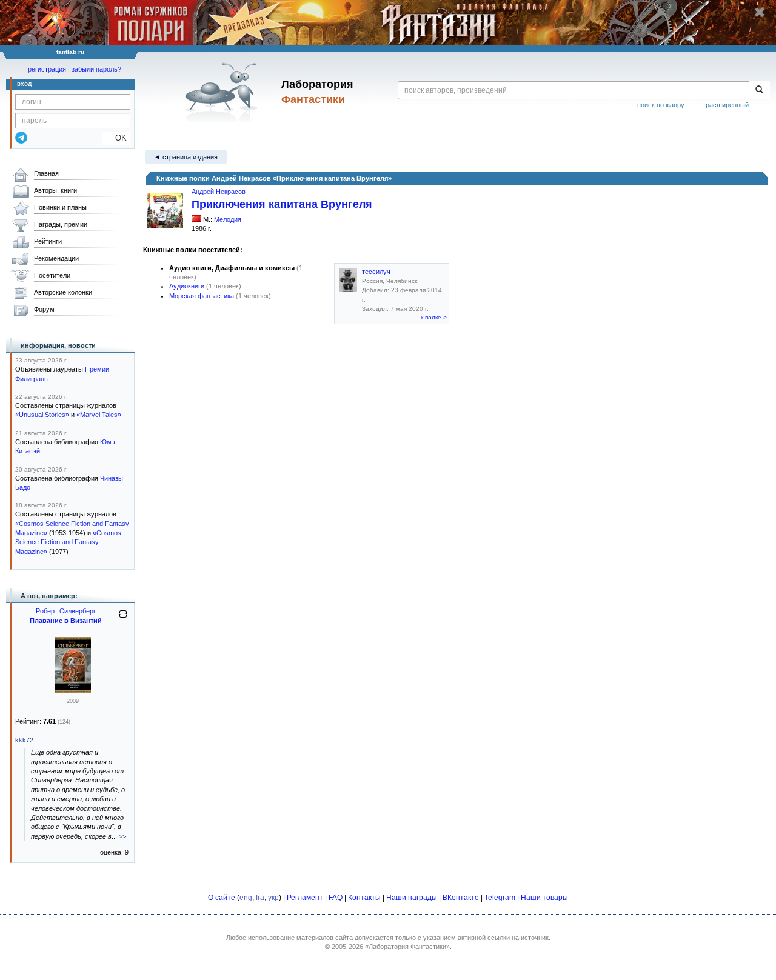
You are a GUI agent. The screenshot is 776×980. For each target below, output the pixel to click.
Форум (44, 309)
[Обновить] (123, 618)
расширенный (727, 104)
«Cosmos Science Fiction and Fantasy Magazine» (68, 542)
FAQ (336, 897)
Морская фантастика (201, 295)
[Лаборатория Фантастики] (223, 92)
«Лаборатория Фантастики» (407, 946)
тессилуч (376, 271)
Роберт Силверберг (66, 611)
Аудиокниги (186, 286)
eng (245, 897)
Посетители (52, 275)
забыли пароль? (96, 69)
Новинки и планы (60, 207)
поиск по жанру (660, 104)
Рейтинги (48, 241)
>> (122, 836)
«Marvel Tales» (98, 414)
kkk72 (24, 740)
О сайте (221, 897)
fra (260, 897)
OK (116, 137)
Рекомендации (56, 258)
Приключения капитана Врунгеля (282, 204)
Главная (46, 173)
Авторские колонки (63, 292)
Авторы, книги (55, 190)
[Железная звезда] (73, 691)
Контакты (364, 897)
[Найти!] (759, 90)
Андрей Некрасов (219, 191)
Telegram (499, 897)
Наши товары (544, 897)
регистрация (47, 69)
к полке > (434, 317)
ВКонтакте (461, 897)
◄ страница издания (186, 157)
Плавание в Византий (66, 620)
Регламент (305, 897)
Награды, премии (60, 224)
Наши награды (411, 897)
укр (273, 897)
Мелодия (227, 219)
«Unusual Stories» (42, 414)
